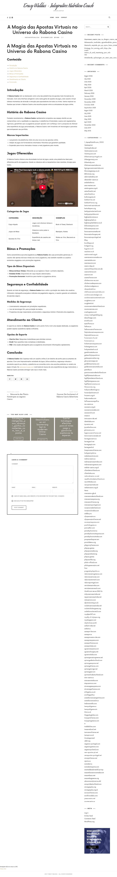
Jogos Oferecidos (15, 71)
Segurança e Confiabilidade (18, 76)
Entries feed (88, 816)
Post (85, 568)
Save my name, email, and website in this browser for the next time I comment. (39, 496)
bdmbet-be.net (89, 200)
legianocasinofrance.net (92, 433)
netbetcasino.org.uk (91, 488)
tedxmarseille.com (90, 703)
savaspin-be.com (90, 631)
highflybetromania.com (92, 384)
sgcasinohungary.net (91, 652)
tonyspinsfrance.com (91, 718)
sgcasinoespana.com (91, 649)
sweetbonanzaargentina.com (94, 698)
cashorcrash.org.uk (90, 254)
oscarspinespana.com (91, 522)
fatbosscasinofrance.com (93, 329)
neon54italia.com (90, 482)
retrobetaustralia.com (91, 585)
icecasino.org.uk (89, 407)
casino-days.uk (89, 266)
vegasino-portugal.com (92, 744)
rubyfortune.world (90, 623)
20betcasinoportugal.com (93, 157)
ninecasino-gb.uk (90, 493)
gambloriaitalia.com (91, 352)
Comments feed (89, 819)
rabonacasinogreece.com (93, 574)
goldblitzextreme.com (91, 364)
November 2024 (89, 125)
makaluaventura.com (91, 456)
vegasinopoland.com (91, 750)
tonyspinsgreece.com (91, 721)
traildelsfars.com (90, 727)
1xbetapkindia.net (90, 148)
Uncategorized (89, 738)
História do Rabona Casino (18, 68)
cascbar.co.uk (89, 252)
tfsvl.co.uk (87, 712)
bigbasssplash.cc (90, 220)
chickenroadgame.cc (91, 286)
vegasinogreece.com (91, 747)
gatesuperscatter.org (91, 358)
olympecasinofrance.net (92, 519)
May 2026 (87, 85)
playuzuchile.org (89, 560)
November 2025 (89, 102)
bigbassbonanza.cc (91, 217)
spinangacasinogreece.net (93, 657)
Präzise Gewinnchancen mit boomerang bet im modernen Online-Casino (42, 426)
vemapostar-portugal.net (93, 755)
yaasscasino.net (89, 798)
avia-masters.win (90, 185)
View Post (18, 438)
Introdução (13, 65)
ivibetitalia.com (89, 421)
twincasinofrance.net (91, 732)
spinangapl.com (89, 672)
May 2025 (87, 119)
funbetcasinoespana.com (93, 344)
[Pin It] (21, 379)
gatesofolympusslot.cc (92, 355)
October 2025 (89, 105)
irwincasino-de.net (90, 418)
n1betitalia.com (89, 473)
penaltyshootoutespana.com (94, 534)
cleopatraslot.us (89, 289)
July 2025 (87, 113)
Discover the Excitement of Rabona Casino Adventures (60, 396)
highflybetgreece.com (91, 381)
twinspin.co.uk (89, 735)
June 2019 (87, 128)
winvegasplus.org (90, 787)
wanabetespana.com (91, 767)
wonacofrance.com (91, 793)
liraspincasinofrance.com (92, 450)
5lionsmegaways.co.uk (91, 171)
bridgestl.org (88, 246)
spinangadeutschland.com (93, 660)
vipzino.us (87, 761)
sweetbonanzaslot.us (91, 701)
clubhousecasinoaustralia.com (94, 292)
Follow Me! (3, 869)
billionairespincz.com (91, 226)
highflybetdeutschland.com (93, 378)
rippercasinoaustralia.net (92, 597)
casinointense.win (90, 272)
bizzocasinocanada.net (92, 231)
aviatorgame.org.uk (90, 188)
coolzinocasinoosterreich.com (94, 298)
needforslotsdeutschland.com (94, 479)
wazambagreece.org (91, 778)
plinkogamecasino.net (91, 565)
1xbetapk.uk (88, 145)
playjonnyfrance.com (91, 545)
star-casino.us (89, 678)
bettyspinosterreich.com (92, 211)
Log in (86, 813)
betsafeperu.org (90, 208)
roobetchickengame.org (92, 608)
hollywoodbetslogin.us (91, 390)
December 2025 (90, 99)
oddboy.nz (88, 514)
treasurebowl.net (90, 729)
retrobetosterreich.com (92, 588)
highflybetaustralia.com (92, 375)
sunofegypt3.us (89, 695)
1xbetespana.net (90, 154)
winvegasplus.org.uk (91, 790)
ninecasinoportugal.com (92, 505)
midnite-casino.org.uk (91, 467)
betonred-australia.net (92, 206)
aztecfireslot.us (89, 194)
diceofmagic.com (90, 318)
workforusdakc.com (91, 796)
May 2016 (87, 131)
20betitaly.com (89, 162)
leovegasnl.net (89, 442)
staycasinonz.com (90, 683)
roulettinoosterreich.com (92, 611)
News (86, 490)
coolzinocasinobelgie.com (93, 295)
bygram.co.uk (88, 249)
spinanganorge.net (90, 669)
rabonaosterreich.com (92, 580)
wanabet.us (88, 764)
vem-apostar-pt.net (91, 752)
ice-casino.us (88, 404)
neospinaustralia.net (91, 485)
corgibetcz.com (89, 301)
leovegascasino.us (90, 439)
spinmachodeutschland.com (93, 675)
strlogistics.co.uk (89, 692)
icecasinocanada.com (91, 410)
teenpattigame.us (90, 706)
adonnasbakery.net (91, 177)
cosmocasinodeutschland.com (94, 306)
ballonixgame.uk (89, 197)
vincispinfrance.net (90, 758)
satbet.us (87, 629)
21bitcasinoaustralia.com (92, 165)
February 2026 (89, 93)
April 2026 (87, 87)
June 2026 (87, 82)
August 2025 (88, 110)
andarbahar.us (89, 182)
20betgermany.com (91, 159)
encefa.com (88, 321)
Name (14, 487)
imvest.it (87, 416)
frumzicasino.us (89, 341)
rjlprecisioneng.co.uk (91, 603)
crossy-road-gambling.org (93, 315)
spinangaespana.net (91, 663)
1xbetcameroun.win (90, 151)
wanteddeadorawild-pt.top (93, 770)
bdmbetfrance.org (90, 203)
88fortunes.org (89, 174)
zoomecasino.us (89, 801)
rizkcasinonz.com (90, 600)
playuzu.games (89, 557)
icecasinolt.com (89, 413)
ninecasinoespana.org (92, 499)
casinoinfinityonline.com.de (93, 269)
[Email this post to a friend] (27, 379)
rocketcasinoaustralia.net (93, 606)
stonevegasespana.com (92, 686)
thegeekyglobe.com (91, 715)
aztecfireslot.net (90, 191)
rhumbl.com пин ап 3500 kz (93, 591)
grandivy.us (88, 370)
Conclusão (13, 82)
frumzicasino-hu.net (90, 338)
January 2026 (89, 96)
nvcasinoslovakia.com (91, 511)
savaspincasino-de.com (92, 637)
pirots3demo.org (90, 542)
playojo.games (89, 548)
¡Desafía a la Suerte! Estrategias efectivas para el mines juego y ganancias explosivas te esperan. (66, 426)
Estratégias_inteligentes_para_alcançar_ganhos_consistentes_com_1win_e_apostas (18, 425)
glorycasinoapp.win (91, 361)
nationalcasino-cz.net (91, 476)
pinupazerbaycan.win (91, 539)
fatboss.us (87, 326)
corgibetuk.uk (88, 303)
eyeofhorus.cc (89, 324)
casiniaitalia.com (90, 260)
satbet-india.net (89, 626)
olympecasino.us (89, 516)
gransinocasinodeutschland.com (95, 372)
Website (54, 487)
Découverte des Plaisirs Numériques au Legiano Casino (25, 396)
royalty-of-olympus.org (92, 617)
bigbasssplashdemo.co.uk (93, 223)
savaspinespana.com (91, 640)
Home (52, 17)
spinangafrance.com (91, 666)
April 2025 (87, 122)
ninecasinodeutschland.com (93, 496)
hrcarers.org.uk (89, 395)
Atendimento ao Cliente (17, 79)
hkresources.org (89, 387)
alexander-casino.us (91, 180)
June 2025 (87, 116)
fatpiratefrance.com (91, 335)
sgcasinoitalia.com (90, 655)
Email (34, 487)
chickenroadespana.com (92, 283)
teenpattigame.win (90, 709)
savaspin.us (88, 634)
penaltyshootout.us (90, 531)
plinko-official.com (90, 562)
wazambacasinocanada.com (94, 773)
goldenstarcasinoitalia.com (93, 367)
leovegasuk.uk (89, 447)
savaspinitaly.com (90, 646)
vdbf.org (87, 741)
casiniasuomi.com (90, 263)
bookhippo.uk (89, 243)
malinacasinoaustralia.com (93, 462)
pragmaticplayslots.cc (92, 571)
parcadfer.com (89, 528)
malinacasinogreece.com (92, 465)
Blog (57, 17)
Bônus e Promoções (16, 74)
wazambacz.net (89, 775)
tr (84, 724)
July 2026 (87, 79)
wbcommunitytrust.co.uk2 (92, 781)
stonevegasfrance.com (92, 689)
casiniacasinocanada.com (93, 257)
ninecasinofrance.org (91, 502)
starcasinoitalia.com (91, 680)
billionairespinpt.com (91, 229)
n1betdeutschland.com (92, 470)
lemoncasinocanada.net (92, 436)
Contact (64, 17)
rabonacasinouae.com (92, 577)
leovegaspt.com (89, 444)
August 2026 (88, 76)
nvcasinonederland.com (92, 508)
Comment (15, 464)
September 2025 (90, 108)
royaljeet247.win (90, 614)
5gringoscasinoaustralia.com (94, 168)
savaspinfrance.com (91, 643)
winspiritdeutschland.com (92, 784)
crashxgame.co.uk (90, 312)
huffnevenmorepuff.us (91, 401)
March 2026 (88, 90)
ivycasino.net (88, 424)
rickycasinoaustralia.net (92, 594)
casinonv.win (88, 275)
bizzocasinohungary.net (92, 234)
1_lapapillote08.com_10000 (94, 142)
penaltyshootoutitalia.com (93, 537)
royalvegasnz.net (90, 620)
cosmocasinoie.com (91, 309)
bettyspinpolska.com (91, 214)
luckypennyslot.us (90, 453)
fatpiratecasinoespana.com (93, 332)
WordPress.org (89, 822)
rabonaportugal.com (32, 37)
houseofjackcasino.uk (91, 393)
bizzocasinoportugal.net (92, 237)
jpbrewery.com (89, 430)
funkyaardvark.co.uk (91, 349)
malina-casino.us (89, 459)
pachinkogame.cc (90, 525)
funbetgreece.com (90, 347)
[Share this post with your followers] (15, 379)
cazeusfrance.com (90, 278)
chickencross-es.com (91, 280)
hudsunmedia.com (90, 398)
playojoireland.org (90, 554)
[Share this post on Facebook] (10, 379)
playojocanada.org (91, 551)
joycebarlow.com (90, 427)
